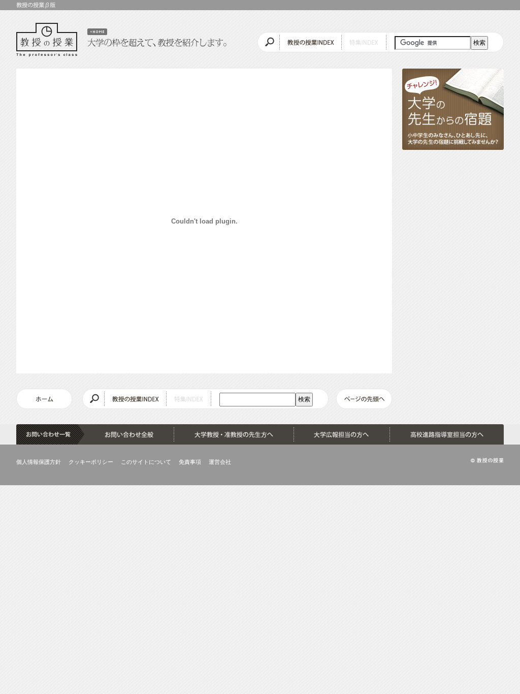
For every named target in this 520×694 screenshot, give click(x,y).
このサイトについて (146, 462)
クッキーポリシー (91, 462)
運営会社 (220, 462)
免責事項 (190, 462)
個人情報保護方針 (38, 462)
